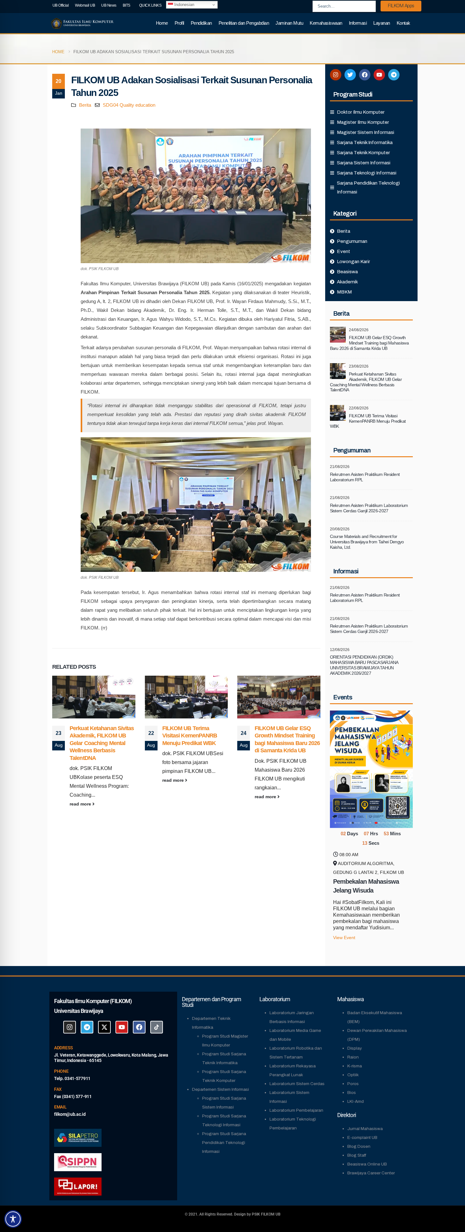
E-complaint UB (362, 1137)
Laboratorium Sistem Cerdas (297, 1083)
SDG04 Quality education (129, 105)
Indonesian (183, 4)
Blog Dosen (358, 1146)
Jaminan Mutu (289, 23)
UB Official (61, 5)
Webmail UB (85, 5)
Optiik (353, 1074)
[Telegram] (394, 74)
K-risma (354, 1066)
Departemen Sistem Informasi (220, 1089)
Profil (179, 23)
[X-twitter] (104, 1027)
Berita (85, 105)
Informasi (358, 23)
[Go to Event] (371, 768)
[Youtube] (379, 74)
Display (354, 1048)
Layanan (381, 23)
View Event (344, 937)
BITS (126, 5)
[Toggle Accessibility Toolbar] (13, 1219)
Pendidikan (201, 23)
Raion (353, 1057)
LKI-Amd (355, 1101)
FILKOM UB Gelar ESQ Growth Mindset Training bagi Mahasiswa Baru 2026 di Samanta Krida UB (369, 343)
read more (81, 780)
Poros (353, 1083)
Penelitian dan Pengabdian (244, 23)
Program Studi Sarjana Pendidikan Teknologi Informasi (224, 1142)
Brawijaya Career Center (371, 1173)
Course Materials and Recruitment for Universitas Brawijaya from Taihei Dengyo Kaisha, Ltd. (367, 542)
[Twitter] (350, 74)
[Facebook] (364, 74)
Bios (351, 1092)
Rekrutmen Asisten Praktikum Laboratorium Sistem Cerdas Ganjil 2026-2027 (369, 508)
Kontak (403, 23)
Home (162, 23)
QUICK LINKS (150, 5)
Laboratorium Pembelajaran (296, 1110)
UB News (108, 5)
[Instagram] (335, 74)
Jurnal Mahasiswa (365, 1128)
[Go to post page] (94, 697)
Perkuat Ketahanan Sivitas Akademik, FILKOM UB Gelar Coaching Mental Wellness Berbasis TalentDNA (287, 743)
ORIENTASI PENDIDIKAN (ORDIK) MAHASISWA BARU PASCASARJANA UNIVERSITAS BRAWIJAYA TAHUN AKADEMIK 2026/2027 (364, 664)
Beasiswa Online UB (367, 1164)
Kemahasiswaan (326, 23)
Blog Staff (356, 1155)
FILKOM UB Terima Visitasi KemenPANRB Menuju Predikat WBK (97, 735)
